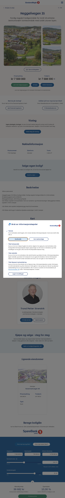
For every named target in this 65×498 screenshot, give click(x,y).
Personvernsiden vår (13, 269)
